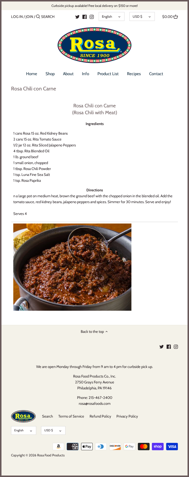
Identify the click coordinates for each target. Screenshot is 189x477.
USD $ (137, 16)
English (107, 16)
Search (47, 416)
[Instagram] (92, 16)
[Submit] (38, 16)
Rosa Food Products (51, 455)
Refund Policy (100, 416)
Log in (17, 16)
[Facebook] (169, 346)
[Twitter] (161, 346)
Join (29, 16)
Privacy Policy (127, 416)
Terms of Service (71, 416)
